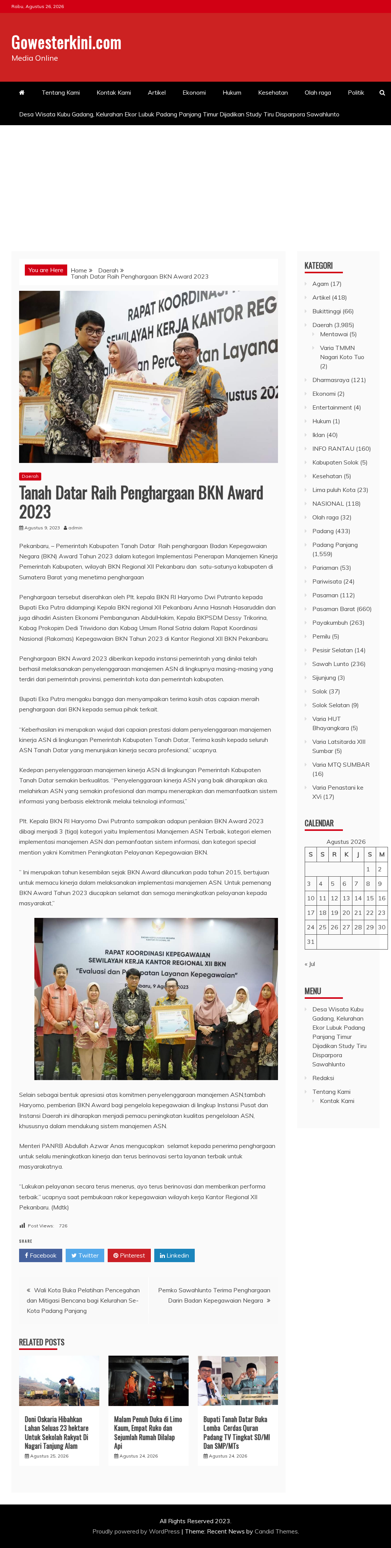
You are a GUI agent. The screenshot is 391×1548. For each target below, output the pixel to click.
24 (311, 927)
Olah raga (318, 92)
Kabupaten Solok (335, 462)
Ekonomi (194, 92)
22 (370, 912)
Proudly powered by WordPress (136, 1531)
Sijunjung (324, 677)
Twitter (88, 1255)
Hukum (232, 92)
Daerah (30, 476)
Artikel (157, 92)
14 (358, 898)
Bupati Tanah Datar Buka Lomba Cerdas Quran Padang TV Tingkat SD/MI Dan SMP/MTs (237, 1432)
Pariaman (325, 567)
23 (382, 912)
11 (322, 898)
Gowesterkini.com (66, 41)
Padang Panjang (335, 544)
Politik (356, 92)
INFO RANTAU (333, 448)
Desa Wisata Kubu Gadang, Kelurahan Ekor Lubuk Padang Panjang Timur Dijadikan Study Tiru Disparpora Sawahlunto (180, 114)
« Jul (310, 964)
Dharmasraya (330, 380)
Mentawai (334, 334)
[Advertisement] (195, 182)
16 (382, 898)
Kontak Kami (114, 92)
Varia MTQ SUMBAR (341, 764)
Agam (320, 283)
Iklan (318, 435)
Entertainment (332, 407)
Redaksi (323, 1078)
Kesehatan (273, 92)
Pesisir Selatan (332, 650)
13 (346, 898)
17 (311, 912)
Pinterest (131, 1255)
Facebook (42, 1255)
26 (334, 927)
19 (334, 912)
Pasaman (325, 595)
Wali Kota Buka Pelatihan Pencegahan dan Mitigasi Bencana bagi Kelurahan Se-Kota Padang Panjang (83, 1300)
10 (311, 898)
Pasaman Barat (333, 609)
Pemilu (321, 636)
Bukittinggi (326, 311)
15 (370, 898)
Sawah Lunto (330, 664)
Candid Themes (276, 1531)
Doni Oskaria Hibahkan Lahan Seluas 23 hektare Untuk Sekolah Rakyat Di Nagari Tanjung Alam (57, 1432)
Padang (323, 531)
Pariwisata (327, 581)
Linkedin (177, 1255)
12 (334, 898)
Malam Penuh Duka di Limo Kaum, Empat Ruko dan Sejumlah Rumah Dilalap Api (148, 1432)
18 (322, 912)
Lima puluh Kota (333, 489)
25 (322, 927)
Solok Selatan (331, 705)
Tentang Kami (61, 92)
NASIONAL (328, 503)
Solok (319, 691)
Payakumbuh (330, 622)
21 (358, 912)
